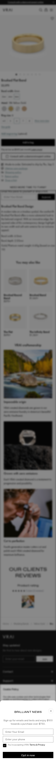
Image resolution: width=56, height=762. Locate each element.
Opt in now (28, 755)
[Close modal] (28, 381)
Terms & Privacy (37, 744)
